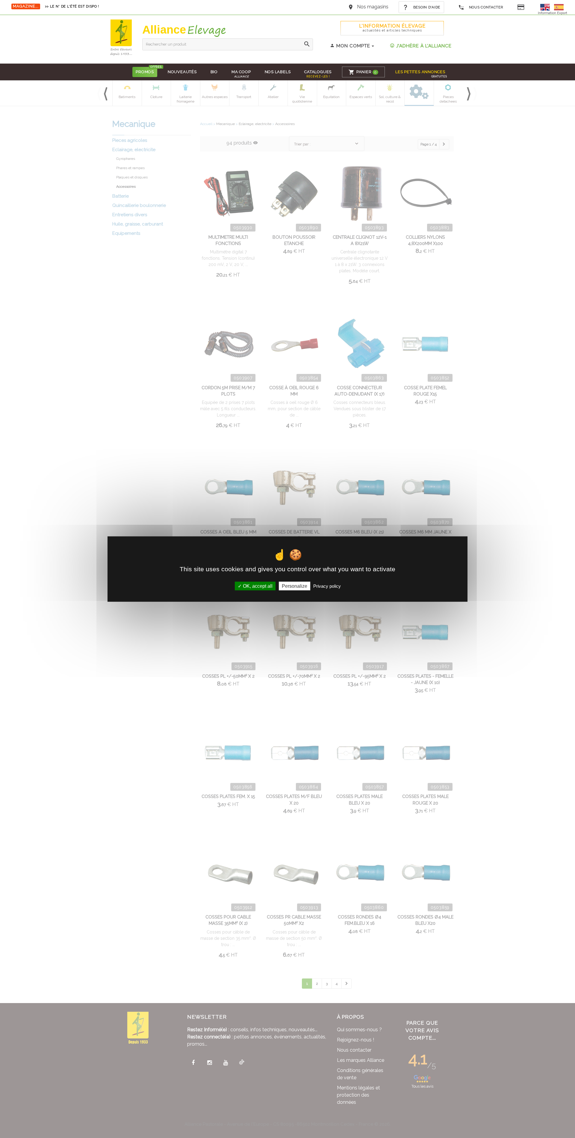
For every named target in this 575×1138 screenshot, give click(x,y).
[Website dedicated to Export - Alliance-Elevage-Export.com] (546, 7)
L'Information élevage (392, 27)
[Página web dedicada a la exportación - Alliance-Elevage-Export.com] (559, 7)
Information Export (552, 13)
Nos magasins (372, 7)
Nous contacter (485, 7)
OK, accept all (257, 586)
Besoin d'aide (426, 7)
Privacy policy (327, 586)
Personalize (294, 586)
